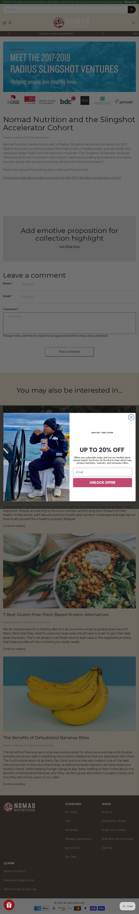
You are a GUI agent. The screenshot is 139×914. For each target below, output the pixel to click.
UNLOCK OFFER (102, 482)
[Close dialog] (131, 417)
